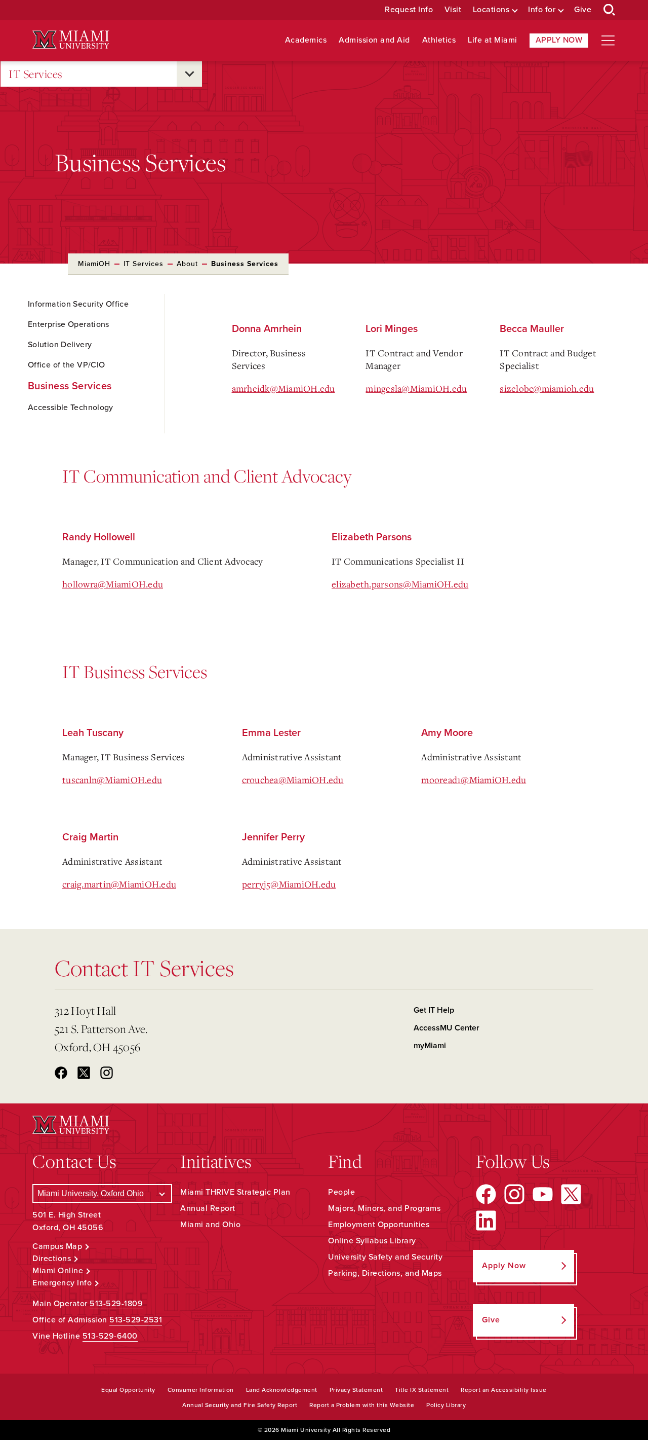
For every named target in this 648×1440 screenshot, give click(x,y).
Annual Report (207, 1208)
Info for (541, 10)
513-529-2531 (135, 1320)
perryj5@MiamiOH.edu (289, 884)
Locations (491, 10)
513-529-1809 (116, 1304)
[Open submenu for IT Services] (189, 74)
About (187, 264)
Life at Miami (492, 40)
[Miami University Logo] (70, 39)
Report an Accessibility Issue (504, 1389)
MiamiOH (94, 264)
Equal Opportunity (128, 1389)
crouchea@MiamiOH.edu (293, 779)
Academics (306, 40)
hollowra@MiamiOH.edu (112, 584)
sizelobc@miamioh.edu (547, 388)
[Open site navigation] (608, 40)
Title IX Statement (422, 1389)
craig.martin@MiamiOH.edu (119, 884)
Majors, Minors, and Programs (384, 1208)
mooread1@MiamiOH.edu (473, 779)
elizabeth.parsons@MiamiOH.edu (400, 584)
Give (582, 10)
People (341, 1192)
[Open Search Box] (609, 10)
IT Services (36, 73)
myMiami (430, 1046)
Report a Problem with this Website (361, 1405)
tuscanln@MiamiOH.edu (112, 779)
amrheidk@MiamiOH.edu (283, 388)
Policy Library (446, 1405)
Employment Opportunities (378, 1225)
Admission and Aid (374, 40)
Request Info (409, 10)
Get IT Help (434, 1010)
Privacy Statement (356, 1389)
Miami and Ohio (210, 1225)
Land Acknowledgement (281, 1389)
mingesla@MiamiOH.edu (416, 388)
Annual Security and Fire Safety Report (239, 1405)
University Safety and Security (385, 1257)
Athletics (439, 40)
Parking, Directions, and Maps (385, 1273)
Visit (453, 10)
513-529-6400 (110, 1336)
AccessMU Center (446, 1028)
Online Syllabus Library (372, 1241)
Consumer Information (201, 1389)
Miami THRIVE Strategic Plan (235, 1192)
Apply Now (559, 40)
